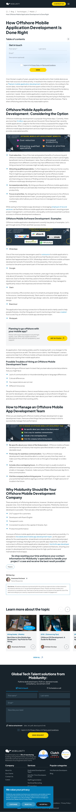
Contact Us (59, 4)
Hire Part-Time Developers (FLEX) (37, 776)
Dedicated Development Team (36, 771)
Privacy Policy (36, 65)
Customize (13, 804)
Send (38, 70)
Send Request (38, 735)
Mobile (32, 12)
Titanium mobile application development (24, 84)
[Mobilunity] (13, 4)
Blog (12, 12)
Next (67, 609)
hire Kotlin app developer (59, 544)
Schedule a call (55, 688)
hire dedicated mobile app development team (34, 537)
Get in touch (15, 45)
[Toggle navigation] (68, 3)
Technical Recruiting (35, 783)
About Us (8, 770)
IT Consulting (32, 786)
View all (36, 657)
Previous (60, 609)
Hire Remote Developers (58, 770)
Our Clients (9, 773)
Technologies (22, 12)
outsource (46, 254)
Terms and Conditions (49, 65)
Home (7, 11)
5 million (20, 121)
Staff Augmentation (34, 780)
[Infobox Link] (21, 633)
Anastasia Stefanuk (18, 578)
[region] (28, 797)
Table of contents (15, 39)
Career (7, 780)
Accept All (43, 804)
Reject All (28, 804)
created (63, 312)
